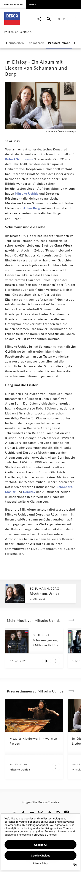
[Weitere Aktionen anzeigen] (56, 661)
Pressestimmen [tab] (59, 43)
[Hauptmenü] (71, 19)
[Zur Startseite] (19, 23)
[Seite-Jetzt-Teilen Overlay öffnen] (39, 19)
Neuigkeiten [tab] (15, 43)
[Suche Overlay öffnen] (48, 19)
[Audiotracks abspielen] (46, 661)
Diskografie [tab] (36, 43)
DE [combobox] (59, 19)
